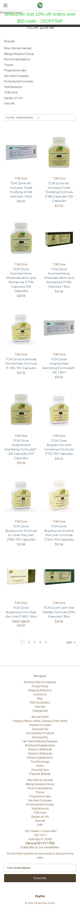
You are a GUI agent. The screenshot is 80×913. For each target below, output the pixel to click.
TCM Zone (11, 92)
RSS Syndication (40, 702)
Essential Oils (40, 729)
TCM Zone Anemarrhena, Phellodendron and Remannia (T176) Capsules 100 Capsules (21, 280)
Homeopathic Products (40, 733)
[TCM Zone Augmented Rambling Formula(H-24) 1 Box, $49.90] (59, 328)
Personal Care (40, 769)
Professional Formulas (18, 81)
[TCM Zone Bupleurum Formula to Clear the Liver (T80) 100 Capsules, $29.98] (21, 495)
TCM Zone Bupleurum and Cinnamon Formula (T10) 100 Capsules (59, 447)
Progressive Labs (15, 70)
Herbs (40, 765)
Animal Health (40, 716)
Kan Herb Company (16, 76)
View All (9, 103)
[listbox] (29, 118)
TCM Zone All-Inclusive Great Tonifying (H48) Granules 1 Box (21, 189)
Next (70, 642)
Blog (40, 698)
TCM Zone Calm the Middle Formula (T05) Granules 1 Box (59, 612)
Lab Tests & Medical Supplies (40, 741)
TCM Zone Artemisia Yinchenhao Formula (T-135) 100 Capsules (21, 363)
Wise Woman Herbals (17, 48)
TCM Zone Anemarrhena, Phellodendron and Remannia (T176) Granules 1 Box (59, 277)
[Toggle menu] (5, 5)
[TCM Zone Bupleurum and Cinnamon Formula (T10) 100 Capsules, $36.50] (59, 409)
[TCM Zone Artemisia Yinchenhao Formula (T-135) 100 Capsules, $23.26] (21, 328)
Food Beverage (40, 761)
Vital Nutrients (13, 87)
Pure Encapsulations (17, 59)
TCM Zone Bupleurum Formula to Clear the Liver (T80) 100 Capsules (21, 532)
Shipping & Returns (40, 690)
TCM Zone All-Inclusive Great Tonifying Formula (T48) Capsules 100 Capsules (59, 192)
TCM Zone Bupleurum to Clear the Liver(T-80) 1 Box (21, 612)
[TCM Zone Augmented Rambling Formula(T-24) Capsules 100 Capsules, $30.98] (21, 409)
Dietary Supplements (40, 757)
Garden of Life (13, 98)
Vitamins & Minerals (40, 749)
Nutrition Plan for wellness (40, 682)
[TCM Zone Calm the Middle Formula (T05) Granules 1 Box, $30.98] (59, 576)
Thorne (8, 65)
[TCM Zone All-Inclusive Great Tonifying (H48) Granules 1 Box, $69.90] (21, 152)
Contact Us (40, 694)
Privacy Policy (40, 686)
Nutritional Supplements (40, 745)
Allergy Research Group (19, 54)
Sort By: (10, 117)
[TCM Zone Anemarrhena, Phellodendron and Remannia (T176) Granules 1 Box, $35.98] (59, 238)
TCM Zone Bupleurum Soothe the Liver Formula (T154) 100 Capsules (59, 532)
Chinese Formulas (40, 725)
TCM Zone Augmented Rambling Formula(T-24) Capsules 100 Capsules (21, 449)
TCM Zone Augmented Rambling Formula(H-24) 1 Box (59, 365)
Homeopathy (40, 737)
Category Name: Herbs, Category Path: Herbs (40, 720)
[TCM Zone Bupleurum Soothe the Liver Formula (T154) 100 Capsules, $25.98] (59, 495)
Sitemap (40, 706)
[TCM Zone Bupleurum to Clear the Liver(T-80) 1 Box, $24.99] (21, 576)
